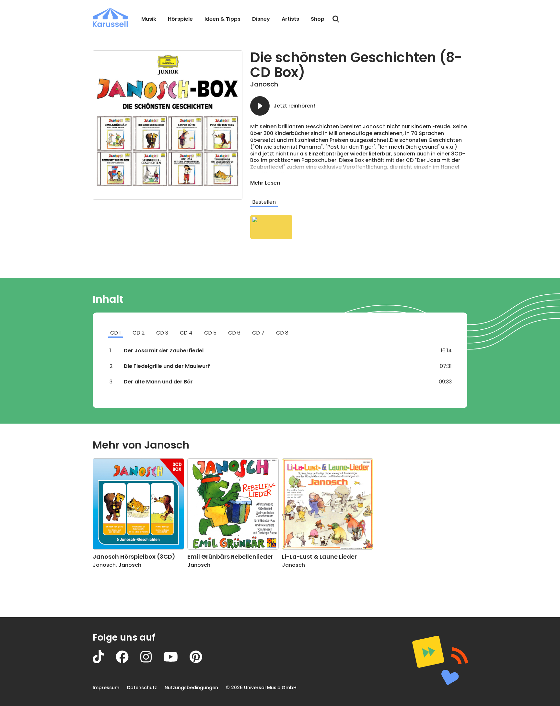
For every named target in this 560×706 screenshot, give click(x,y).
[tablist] (358, 202)
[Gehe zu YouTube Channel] (176, 661)
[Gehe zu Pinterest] (202, 661)
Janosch (264, 84)
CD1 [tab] (115, 332)
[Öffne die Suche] (336, 19)
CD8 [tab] (282, 332)
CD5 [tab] (210, 332)
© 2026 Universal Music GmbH (261, 687)
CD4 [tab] (186, 332)
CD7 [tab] (258, 332)
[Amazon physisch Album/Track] (271, 227)
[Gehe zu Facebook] (128, 661)
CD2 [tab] (139, 332)
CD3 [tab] (162, 332)
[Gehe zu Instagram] (151, 661)
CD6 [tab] (234, 332)
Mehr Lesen (265, 183)
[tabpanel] (358, 227)
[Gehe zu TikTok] (104, 661)
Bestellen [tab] (264, 202)
